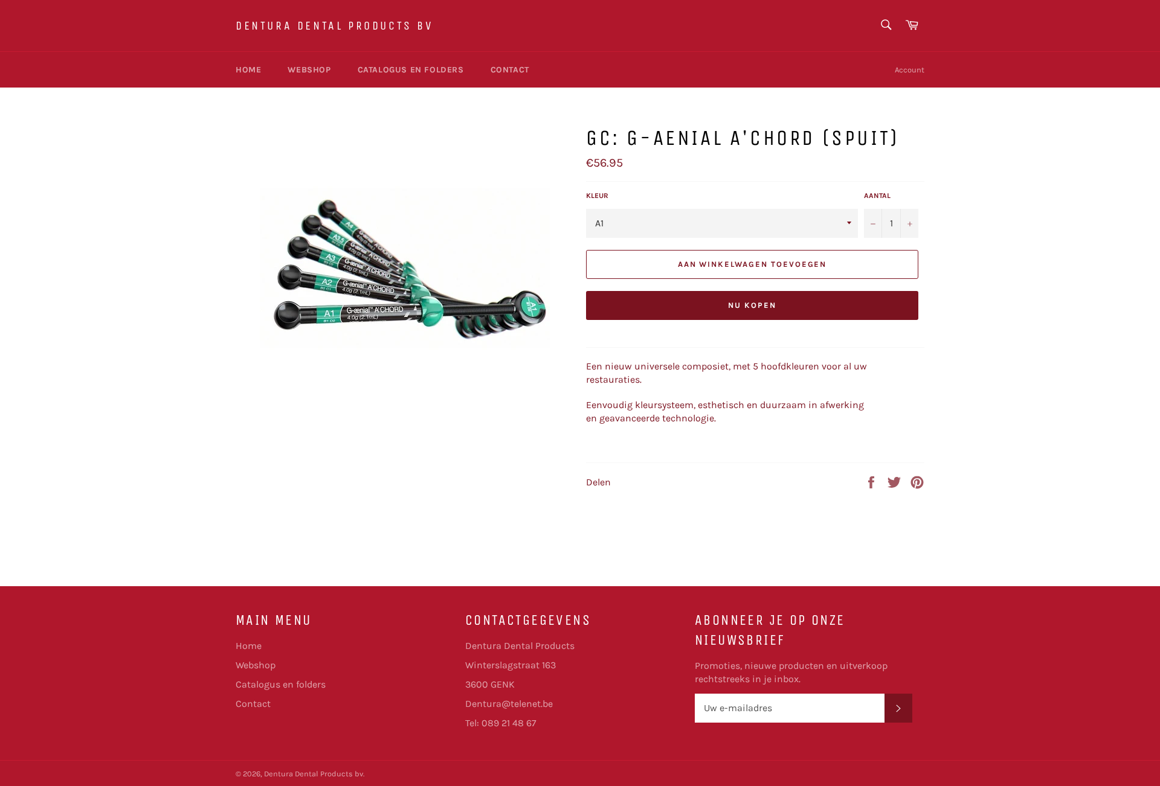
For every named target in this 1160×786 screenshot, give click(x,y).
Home (248, 70)
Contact (510, 70)
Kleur (597, 195)
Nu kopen (752, 305)
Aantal (877, 195)
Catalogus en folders (411, 70)
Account (909, 69)
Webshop (309, 70)
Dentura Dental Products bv (335, 26)
